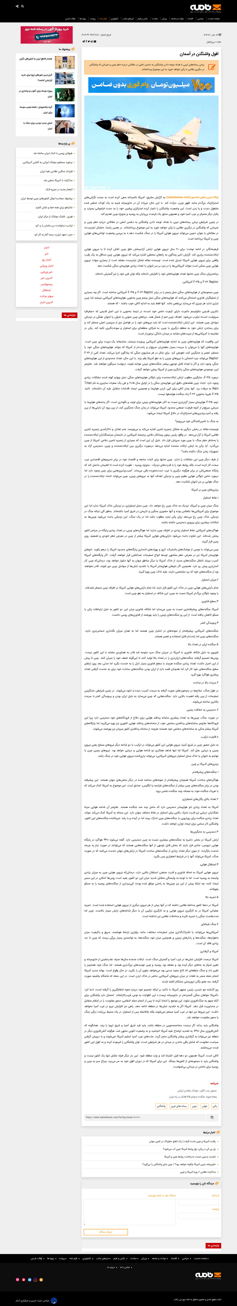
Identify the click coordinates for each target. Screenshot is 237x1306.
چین (194, 1106)
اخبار (46, 247)
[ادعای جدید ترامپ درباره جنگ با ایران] (65, 126)
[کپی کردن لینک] (211, 1117)
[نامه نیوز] (205, 8)
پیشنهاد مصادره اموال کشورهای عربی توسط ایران (47, 198)
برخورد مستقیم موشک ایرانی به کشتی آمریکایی (48, 162)
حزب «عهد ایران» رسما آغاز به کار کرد (53, 235)
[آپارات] (17, 1279)
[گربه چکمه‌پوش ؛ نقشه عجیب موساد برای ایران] (65, 110)
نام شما (215, 1196)
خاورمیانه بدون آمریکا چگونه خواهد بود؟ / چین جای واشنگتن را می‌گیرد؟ (179, 1164)
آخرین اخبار (46, 302)
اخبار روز (46, 260)
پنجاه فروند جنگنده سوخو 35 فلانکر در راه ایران (193, 1097)
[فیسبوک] (86, 42)
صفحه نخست (214, 19)
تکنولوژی (115, 19)
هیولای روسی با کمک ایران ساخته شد (53, 153)
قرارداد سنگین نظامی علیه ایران (56, 171)
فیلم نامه (103, 19)
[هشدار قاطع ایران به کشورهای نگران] (65, 62)
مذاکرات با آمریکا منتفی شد (58, 180)
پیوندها (83, 19)
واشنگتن (161, 1106)
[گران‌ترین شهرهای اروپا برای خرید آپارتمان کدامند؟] (65, 78)
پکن (215, 1106)
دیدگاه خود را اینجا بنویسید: (161, 1196)
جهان (204, 1106)
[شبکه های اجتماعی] (17, 6)
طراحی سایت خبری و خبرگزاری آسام (32, 1301)
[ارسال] (94, 42)
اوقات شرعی (70, 19)
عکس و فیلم (143, 19)
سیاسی (200, 19)
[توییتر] (88, 42)
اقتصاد (191, 19)
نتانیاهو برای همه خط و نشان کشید (54, 207)
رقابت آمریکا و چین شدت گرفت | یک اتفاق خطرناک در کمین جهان (182, 1141)
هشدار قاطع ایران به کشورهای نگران (35, 59)
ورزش (164, 19)
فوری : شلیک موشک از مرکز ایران (55, 216)
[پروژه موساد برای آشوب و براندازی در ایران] (65, 94)
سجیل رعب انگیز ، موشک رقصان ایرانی (197, 1091)
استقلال (46, 290)
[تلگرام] (83, 42)
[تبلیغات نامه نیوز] (151, 85)
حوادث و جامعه (177, 19)
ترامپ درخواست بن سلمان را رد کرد (54, 226)
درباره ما (111, 1267)
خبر (47, 254)
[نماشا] (24, 1279)
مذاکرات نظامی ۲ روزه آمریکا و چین (198, 1172)
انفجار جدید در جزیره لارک (59, 189)
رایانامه (215, 1209)
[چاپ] (91, 42)
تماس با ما (125, 1267)
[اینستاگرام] (35, 1279)
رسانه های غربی (179, 1106)
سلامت (155, 19)
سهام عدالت (46, 296)
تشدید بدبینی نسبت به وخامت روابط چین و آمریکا (190, 1157)
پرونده (93, 19)
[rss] (41, 1279)
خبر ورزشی (47, 272)
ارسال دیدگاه (105, 1232)
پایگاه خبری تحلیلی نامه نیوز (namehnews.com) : (191, 197)
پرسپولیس (46, 284)
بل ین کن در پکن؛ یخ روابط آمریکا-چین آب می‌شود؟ (189, 1149)
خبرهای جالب (128, 19)
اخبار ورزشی (46, 266)
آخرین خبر (46, 278)
